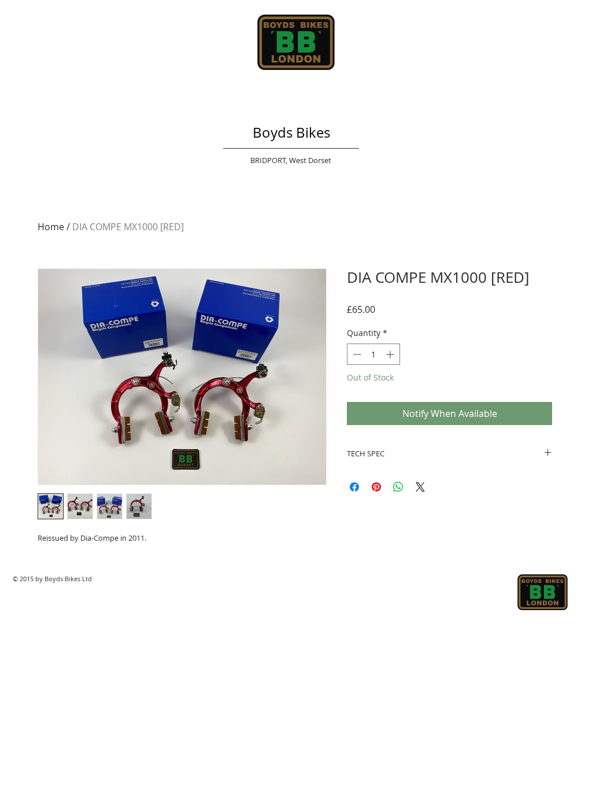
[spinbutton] (373, 354)
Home (51, 226)
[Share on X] (420, 487)
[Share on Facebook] (354, 487)
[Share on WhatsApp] (398, 487)
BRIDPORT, (269, 160)
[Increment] (391, 354)
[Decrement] (356, 354)
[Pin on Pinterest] (376, 487)
